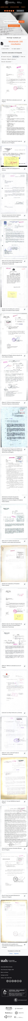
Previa (11, 953)
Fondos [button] (23, 7)
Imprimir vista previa (7, 56)
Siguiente (16, 953)
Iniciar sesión (20, 10)
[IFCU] (8, 1016)
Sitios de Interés (14, 7)
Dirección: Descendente (6, 61)
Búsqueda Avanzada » (14, 25)
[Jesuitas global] (19, 1012)
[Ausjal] (9, 1008)
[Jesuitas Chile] (9, 1012)
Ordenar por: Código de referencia (8, 59)
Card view (16, 56)
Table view (23, 56)
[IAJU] (19, 1008)
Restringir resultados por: (14, 37)
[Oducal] (19, 1016)
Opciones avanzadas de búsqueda (12, 52)
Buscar (21, 21)
